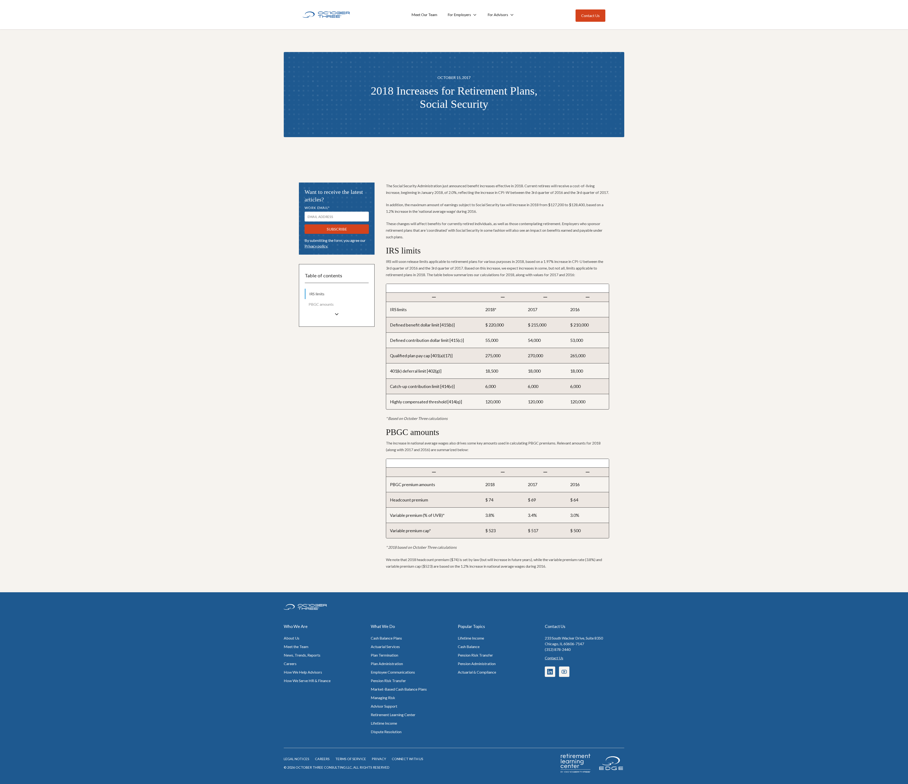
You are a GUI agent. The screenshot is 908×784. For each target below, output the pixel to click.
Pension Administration (477, 663)
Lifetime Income (384, 723)
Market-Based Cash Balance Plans (399, 689)
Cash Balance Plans (386, 638)
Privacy (379, 759)
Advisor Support (384, 706)
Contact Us (554, 658)
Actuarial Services (385, 646)
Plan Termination (384, 655)
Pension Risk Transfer (388, 680)
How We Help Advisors (303, 672)
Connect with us (407, 759)
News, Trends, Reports (302, 655)
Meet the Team (296, 646)
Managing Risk (383, 697)
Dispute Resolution (386, 731)
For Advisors (498, 14)
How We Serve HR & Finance (307, 680)
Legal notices (296, 759)
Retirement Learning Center (393, 714)
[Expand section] (337, 314)
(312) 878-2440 (558, 649)
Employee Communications (393, 672)
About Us (291, 638)
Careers (290, 663)
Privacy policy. (316, 246)
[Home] (326, 14)
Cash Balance (469, 646)
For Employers (459, 14)
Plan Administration (387, 663)
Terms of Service (350, 759)
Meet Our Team (424, 14)
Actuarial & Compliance (477, 672)
